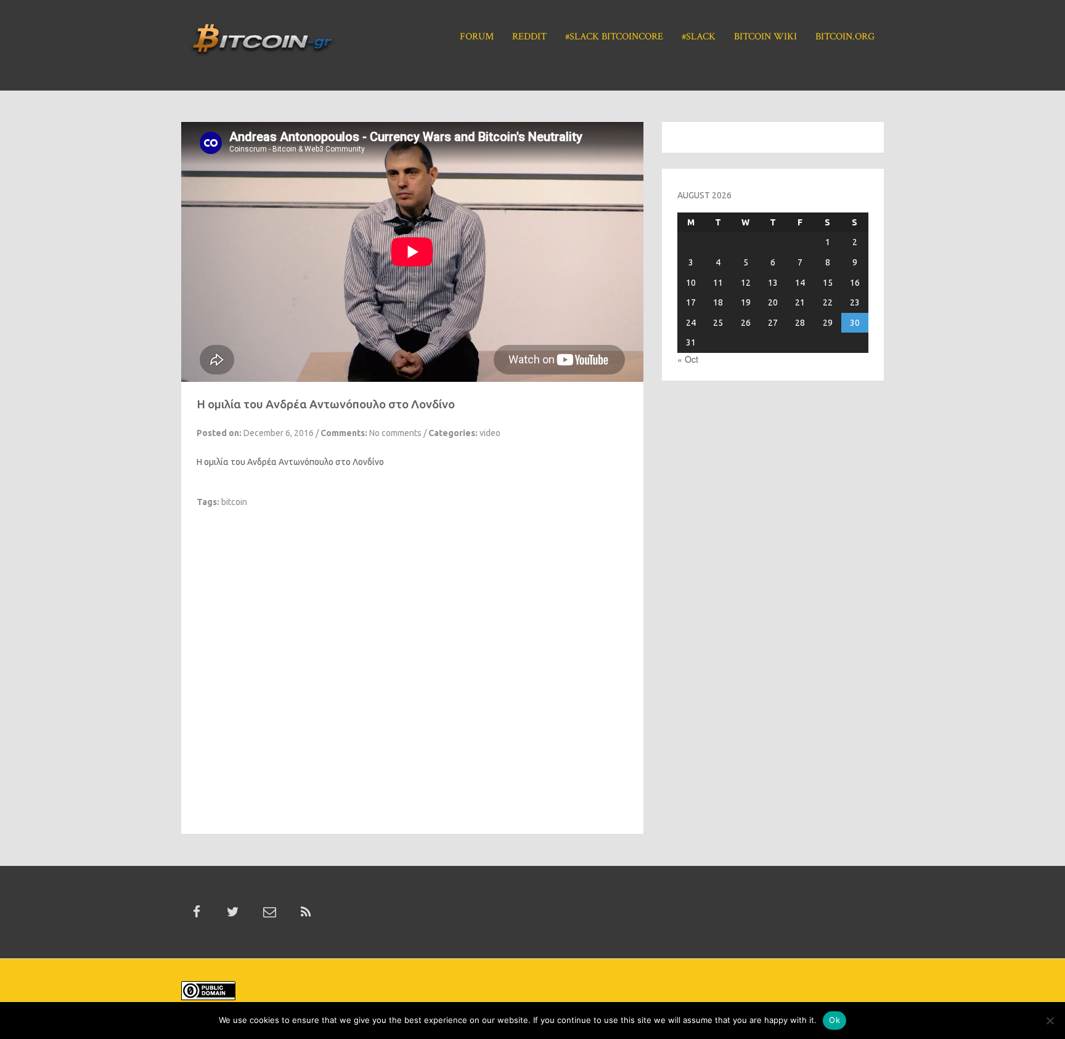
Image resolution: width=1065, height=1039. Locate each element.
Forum (477, 36)
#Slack (699, 36)
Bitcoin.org (845, 36)
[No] (1049, 1020)
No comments (395, 433)
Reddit (529, 36)
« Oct (687, 359)
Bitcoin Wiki (765, 36)
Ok (834, 1020)
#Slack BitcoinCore (614, 36)
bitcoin (234, 502)
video (489, 433)
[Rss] (305, 912)
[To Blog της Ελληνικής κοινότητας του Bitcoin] (262, 43)
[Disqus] (412, 662)
